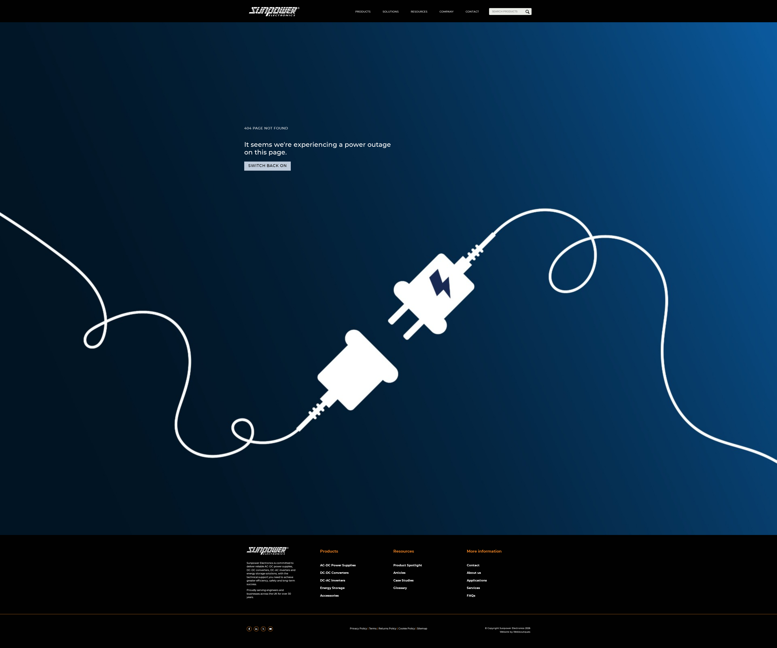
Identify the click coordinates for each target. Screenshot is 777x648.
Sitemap (422, 628)
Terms (373, 628)
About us (474, 572)
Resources (419, 12)
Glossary (400, 588)
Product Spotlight (407, 565)
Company (446, 12)
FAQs (471, 595)
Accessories (329, 595)
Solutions (391, 12)
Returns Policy (387, 628)
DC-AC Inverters (332, 580)
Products (362, 12)
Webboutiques (521, 632)
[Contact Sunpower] (268, 555)
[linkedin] (257, 630)
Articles (399, 572)
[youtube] (271, 630)
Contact (472, 12)
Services (473, 588)
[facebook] (250, 630)
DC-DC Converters (334, 572)
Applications (477, 580)
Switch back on (267, 166)
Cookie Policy (406, 628)
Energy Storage (332, 588)
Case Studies (403, 580)
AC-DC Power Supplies (338, 565)
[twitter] (264, 630)
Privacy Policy (358, 628)
